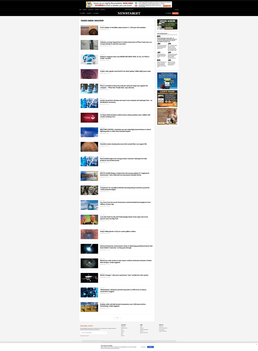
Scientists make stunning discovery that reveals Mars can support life (123, 144)
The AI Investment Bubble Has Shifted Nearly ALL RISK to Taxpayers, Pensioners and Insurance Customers (172, 56)
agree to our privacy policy (113, 348)
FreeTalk (122, 331)
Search (177, 9)
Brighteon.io (123, 326)
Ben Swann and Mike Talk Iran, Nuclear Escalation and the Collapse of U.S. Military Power (162, 47)
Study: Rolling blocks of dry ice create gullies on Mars (118, 231)
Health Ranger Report (162, 33)
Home (80, 9)
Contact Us (161, 326)
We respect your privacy (84, 335)
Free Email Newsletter (163, 328)
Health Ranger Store (163, 331)
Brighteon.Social (124, 328)
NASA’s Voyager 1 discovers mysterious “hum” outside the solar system (124, 275)
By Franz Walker (103, 277)
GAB (122, 334)
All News (141, 328)
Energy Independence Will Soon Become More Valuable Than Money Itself (161, 56)
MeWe (122, 332)
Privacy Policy (161, 329)
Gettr (122, 329)
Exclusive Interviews (144, 332)
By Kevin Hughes (103, 73)
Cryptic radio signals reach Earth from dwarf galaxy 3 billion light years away (125, 71)
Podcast (141, 331)
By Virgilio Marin (103, 206)
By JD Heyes (102, 118)
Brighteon (85, 9)
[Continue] (105, 332)
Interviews (97, 9)
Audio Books (102, 9)
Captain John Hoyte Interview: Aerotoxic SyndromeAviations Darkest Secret (171, 63)
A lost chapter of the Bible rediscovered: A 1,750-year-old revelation (123, 27)
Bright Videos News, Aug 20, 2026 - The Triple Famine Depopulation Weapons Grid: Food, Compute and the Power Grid (161, 64)
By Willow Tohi (102, 29)
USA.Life (122, 335)
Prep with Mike (90, 9)
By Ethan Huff (102, 60)
